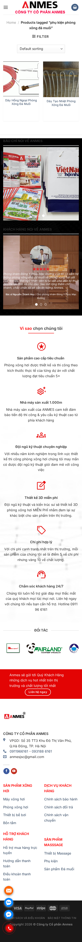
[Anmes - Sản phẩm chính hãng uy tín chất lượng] (39, 7)
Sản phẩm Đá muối (59, 869)
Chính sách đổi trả (58, 807)
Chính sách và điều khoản (25, 918)
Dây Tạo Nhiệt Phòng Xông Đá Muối (61, 103)
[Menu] (5, 7)
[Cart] (74, 7)
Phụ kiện (51, 861)
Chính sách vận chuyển (56, 817)
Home (11, 22)
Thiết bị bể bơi (14, 815)
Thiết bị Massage (57, 853)
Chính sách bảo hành (60, 799)
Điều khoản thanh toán (17, 877)
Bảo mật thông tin (62, 918)
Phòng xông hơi (15, 807)
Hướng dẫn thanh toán (16, 863)
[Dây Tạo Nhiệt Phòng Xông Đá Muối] (61, 79)
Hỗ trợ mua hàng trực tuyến (20, 850)
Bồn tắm (9, 823)
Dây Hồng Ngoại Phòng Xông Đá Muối (21, 102)
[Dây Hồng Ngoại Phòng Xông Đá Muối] (21, 78)
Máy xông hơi (14, 799)
